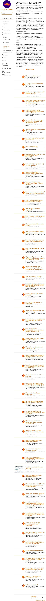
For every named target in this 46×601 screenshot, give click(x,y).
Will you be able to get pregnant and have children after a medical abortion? (35, 559)
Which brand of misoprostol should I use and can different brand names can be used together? (35, 101)
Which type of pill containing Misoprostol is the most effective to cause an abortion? (35, 111)
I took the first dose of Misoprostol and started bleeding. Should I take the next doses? (35, 366)
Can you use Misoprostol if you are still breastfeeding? (35, 311)
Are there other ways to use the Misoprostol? (34, 302)
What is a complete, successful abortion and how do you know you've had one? (34, 422)
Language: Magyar (7, 18)
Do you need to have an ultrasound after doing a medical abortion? (35, 494)
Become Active (6, 30)
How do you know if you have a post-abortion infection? (34, 440)
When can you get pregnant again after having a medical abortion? (35, 568)
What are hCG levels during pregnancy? (33, 209)
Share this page (7, 75)
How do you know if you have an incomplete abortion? (34, 449)
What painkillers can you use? (33, 276)
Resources (5, 55)
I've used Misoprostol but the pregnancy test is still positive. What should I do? (35, 412)
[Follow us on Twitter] (5, 69)
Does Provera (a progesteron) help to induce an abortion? (35, 164)
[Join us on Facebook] (3, 69)
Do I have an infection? (32, 585)
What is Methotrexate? (32, 146)
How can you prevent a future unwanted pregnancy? (33, 577)
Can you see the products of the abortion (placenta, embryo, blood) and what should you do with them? (35, 384)
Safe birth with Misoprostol (6, 43)
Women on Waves (7, 9)
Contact (4, 61)
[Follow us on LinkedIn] (10, 69)
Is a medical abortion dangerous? (34, 550)
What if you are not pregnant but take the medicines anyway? (34, 200)
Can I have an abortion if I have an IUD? (35, 249)
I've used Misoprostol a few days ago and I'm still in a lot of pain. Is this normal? (34, 402)
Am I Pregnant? (6, 39)
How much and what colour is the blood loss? (34, 375)
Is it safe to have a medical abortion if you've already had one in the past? (35, 320)
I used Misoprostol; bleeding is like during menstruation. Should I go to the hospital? (35, 514)
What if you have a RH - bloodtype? (35, 216)
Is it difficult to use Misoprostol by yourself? (34, 84)
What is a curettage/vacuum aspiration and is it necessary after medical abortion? (35, 458)
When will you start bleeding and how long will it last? (34, 347)
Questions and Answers (6, 47)
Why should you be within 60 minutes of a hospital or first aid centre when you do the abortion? (34, 268)
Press (3, 27)
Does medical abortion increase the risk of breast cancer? (35, 533)
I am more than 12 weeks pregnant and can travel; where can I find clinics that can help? (35, 121)
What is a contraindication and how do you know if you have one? (35, 232)
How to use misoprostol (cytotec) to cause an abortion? (35, 92)
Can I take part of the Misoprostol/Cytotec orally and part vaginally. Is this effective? (35, 330)
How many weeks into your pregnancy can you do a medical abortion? (34, 183)
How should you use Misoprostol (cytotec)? (34, 294)
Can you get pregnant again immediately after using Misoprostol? (33, 524)
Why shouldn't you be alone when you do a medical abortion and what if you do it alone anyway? (35, 258)
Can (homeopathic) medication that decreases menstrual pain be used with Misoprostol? (35, 285)
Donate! (4, 58)
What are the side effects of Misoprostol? (33, 393)
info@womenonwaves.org (7, 72)
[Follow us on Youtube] (7, 69)
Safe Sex (5, 37)
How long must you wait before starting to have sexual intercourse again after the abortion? (35, 542)
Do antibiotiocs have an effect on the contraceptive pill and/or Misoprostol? (35, 155)
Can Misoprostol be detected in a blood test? (34, 467)
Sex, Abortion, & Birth (6, 33)
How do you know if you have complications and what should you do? (35, 432)
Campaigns (5, 24)
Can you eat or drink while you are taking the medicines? (35, 339)
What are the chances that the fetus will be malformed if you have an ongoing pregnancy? (35, 485)
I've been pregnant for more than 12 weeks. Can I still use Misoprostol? (35, 192)
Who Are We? (5, 21)
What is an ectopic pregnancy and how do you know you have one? (35, 240)
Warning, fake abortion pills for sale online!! (8, 51)
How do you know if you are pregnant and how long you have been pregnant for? (34, 173)
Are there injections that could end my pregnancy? (35, 138)
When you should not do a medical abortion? (35, 224)
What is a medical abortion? (33, 76)
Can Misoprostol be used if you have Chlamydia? (35, 130)
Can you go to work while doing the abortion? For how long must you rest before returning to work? (35, 356)
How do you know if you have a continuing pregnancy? (34, 475)
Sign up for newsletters (5, 64)
